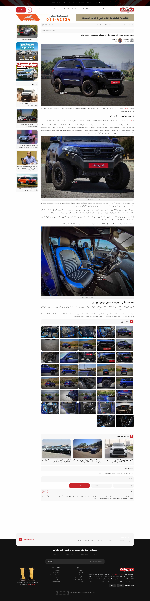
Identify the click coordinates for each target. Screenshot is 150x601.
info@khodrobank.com (29, 539)
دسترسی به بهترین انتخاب (116, 574)
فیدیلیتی (63, 3)
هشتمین (33, 584)
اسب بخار (58, 314)
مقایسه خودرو (101, 9)
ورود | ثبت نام (21, 10)
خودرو (130, 121)
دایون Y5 (126, 108)
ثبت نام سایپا (82, 3)
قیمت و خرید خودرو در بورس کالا (53, 3)
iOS (112, 585)
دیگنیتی (68, 3)
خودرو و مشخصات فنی (87, 9)
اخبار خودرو (112, 9)
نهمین (28, 584)
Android (120, 585)
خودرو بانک (130, 25)
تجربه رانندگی (55, 9)
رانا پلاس (73, 3)
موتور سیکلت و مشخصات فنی (70, 9)
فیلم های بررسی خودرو (42, 9)
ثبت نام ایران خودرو (90, 3)
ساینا (77, 3)
